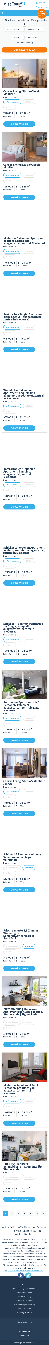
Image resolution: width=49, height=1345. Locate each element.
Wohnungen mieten (24, 1312)
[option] (24, 73)
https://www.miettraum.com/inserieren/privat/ (24, 1270)
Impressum (24, 1335)
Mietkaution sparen (24, 1292)
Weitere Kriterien (23, 42)
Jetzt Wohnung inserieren (41, 13)
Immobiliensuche (24, 1308)
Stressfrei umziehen (24, 1300)
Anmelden (43, 2)
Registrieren (42, 7)
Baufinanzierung (24, 1296)
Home (24, 1284)
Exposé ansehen (19, 124)
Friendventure (30, 1342)
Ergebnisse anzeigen (24, 49)
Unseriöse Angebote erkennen (24, 1288)
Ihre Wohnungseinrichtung (24, 1304)
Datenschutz (24, 1331)
